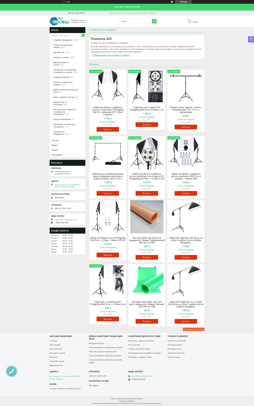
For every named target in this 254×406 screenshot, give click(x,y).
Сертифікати (57, 155)
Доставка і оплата (57, 353)
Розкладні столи (174, 349)
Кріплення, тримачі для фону (141, 341)
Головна (53, 341)
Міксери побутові (96, 343)
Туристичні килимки (176, 353)
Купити (109, 129)
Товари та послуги (59, 35)
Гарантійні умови (57, 361)
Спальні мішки (174, 357)
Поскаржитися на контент (130, 403)
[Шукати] (154, 21)
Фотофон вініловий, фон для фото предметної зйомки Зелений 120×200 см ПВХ (146, 304)
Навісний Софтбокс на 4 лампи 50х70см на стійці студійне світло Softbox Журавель (185, 304)
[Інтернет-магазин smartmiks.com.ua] (59, 21)
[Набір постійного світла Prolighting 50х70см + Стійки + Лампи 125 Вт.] (107, 216)
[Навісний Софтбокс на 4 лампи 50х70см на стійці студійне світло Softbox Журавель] (185, 280)
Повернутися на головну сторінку (111, 55)
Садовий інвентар (61, 77)
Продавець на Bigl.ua (127, 401)
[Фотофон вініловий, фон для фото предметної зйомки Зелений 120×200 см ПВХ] (146, 280)
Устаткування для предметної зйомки (144, 353)
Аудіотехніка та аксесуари (60, 103)
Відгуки (55, 145)
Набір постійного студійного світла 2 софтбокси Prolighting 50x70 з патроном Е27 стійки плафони (108, 111)
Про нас (55, 140)
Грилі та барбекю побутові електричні (105, 356)
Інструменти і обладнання (59, 133)
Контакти (53, 357)
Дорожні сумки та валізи (61, 63)
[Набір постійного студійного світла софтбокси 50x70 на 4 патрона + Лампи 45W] (185, 152)
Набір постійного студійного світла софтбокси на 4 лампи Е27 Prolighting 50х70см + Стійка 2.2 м (146, 176)
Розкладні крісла (175, 345)
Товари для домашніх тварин (63, 46)
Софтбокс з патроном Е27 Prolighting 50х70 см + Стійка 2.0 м (108, 303)
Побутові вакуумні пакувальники (103, 351)
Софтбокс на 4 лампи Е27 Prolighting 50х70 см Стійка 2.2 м (147, 108)
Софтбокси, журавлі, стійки (140, 357)
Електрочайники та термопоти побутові (106, 347)
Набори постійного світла (139, 349)
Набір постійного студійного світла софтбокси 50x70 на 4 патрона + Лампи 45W (186, 176)
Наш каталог (55, 345)
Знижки (55, 150)
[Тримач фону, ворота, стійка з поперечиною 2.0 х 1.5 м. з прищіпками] (185, 86)
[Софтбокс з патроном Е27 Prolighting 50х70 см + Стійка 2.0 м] (107, 280)
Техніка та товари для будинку (63, 83)
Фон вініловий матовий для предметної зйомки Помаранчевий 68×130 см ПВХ (147, 240)
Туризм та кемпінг (61, 57)
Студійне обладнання (63, 40)
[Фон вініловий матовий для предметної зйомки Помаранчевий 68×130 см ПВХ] (146, 216)
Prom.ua (140, 399)
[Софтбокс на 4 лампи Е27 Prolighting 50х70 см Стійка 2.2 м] (146, 86)
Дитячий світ (59, 52)
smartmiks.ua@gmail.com (66, 220)
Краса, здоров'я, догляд (64, 97)
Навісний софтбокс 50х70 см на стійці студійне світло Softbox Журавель (185, 240)
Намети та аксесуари (177, 341)
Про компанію (56, 349)
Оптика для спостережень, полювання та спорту (65, 71)
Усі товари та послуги (192, 329)
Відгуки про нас (56, 365)
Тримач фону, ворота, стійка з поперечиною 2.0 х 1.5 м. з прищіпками (185, 109)
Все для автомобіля (62, 119)
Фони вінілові (134, 345)
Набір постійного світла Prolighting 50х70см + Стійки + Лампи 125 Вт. (108, 239)
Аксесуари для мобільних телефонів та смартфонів (65, 111)
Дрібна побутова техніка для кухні (66, 91)
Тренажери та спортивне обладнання (64, 125)
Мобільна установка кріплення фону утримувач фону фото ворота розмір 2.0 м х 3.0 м (108, 176)
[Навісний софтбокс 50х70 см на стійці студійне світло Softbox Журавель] (185, 216)
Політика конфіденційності (151, 403)
